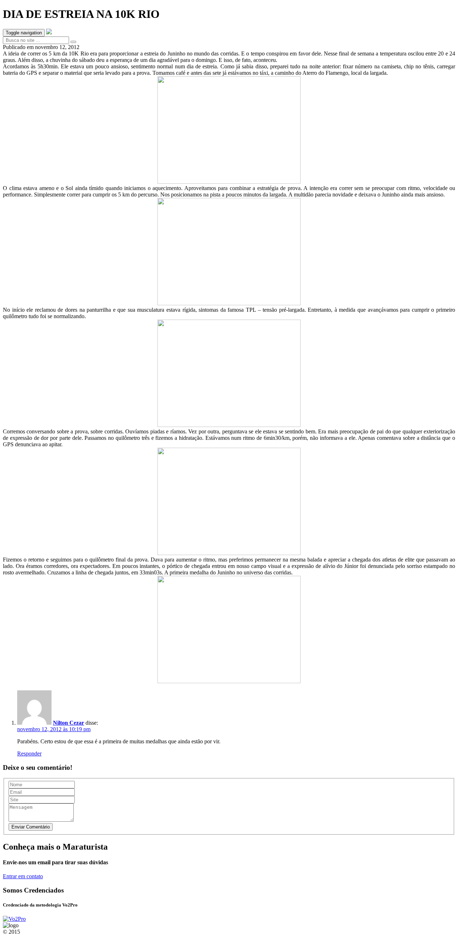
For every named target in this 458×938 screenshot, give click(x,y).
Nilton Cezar (68, 723)
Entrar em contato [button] (23, 876)
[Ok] (73, 42)
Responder (29, 753)
